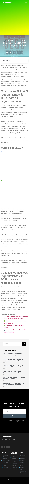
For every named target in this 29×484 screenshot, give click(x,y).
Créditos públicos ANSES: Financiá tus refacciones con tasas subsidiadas (13, 360)
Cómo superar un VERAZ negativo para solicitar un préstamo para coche (13, 384)
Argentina (18, 38)
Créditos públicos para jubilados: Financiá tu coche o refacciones (14, 378)
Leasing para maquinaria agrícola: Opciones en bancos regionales (12, 372)
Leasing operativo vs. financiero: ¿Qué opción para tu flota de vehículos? (13, 366)
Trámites (11, 38)
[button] (26, 2)
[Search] (24, 344)
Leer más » (5, 356)
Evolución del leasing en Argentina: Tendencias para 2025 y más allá (12, 354)
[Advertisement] (14, 20)
